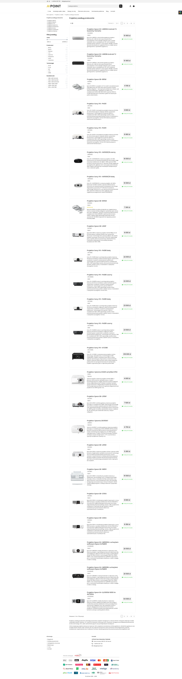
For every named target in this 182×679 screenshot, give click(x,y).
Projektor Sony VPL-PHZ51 (96, 128)
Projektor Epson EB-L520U (96, 518)
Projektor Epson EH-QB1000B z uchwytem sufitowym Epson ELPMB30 (102, 568)
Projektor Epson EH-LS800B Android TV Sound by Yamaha (101, 55)
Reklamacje (50, 645)
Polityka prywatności (52, 641)
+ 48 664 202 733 (56, 1)
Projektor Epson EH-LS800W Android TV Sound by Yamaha (102, 30)
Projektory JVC (51, 23)
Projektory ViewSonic (52, 29)
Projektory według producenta (55, 18)
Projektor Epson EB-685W (96, 79)
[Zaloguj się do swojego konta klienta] (130, 6)
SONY (89, 108)
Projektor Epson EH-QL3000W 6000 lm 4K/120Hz (101, 593)
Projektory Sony (51, 28)
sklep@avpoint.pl (66, 1)
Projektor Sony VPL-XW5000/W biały (101, 177)
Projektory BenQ (51, 20)
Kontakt (49, 649)
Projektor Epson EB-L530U (97, 494)
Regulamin (50, 639)
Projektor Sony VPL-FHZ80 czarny (99, 275)
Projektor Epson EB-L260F (96, 226)
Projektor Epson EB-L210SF (97, 396)
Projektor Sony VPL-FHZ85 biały (99, 299)
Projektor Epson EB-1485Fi (96, 469)
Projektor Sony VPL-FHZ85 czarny (99, 323)
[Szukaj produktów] (120, 6)
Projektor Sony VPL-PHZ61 (96, 104)
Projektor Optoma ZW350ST (97, 421)
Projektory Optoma (52, 25)
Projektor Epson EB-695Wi (97, 201)
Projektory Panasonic (53, 26)
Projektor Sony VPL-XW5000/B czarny (101, 152)
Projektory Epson (51, 22)
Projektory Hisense (52, 31)
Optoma (89, 376)
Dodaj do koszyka (128, 39)
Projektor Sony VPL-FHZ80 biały (99, 250)
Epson (89, 35)
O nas (49, 647)
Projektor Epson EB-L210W (96, 445)
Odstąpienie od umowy (53, 643)
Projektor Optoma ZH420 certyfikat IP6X (102, 372)
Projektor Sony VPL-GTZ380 (97, 348)
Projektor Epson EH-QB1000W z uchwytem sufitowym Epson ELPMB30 (102, 543)
